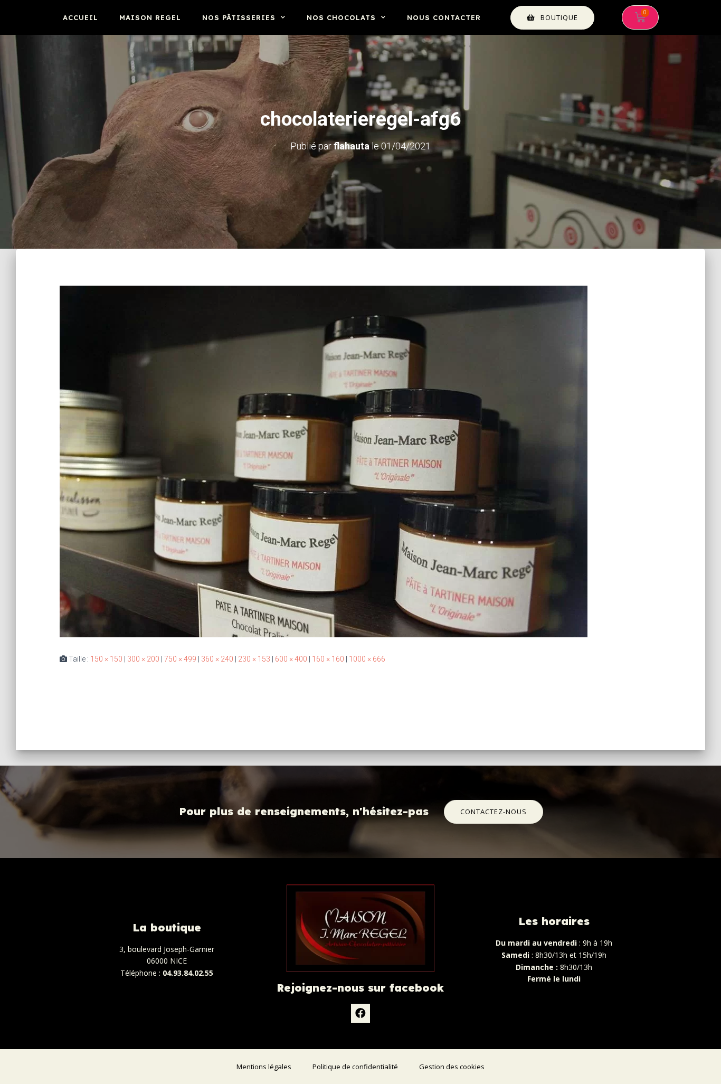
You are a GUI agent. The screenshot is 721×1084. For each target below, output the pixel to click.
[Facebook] (360, 1013)
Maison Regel (150, 17)
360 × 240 (217, 659)
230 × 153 (254, 659)
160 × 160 (328, 659)
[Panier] (640, 17)
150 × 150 (106, 659)
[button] (552, 18)
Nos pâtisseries (239, 17)
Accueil (80, 17)
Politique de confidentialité (355, 1066)
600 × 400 (291, 659)
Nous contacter (444, 17)
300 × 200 (143, 659)
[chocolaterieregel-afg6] (323, 461)
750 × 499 (180, 659)
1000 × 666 (367, 659)
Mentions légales (263, 1066)
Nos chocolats (341, 17)
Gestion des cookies (452, 1066)
